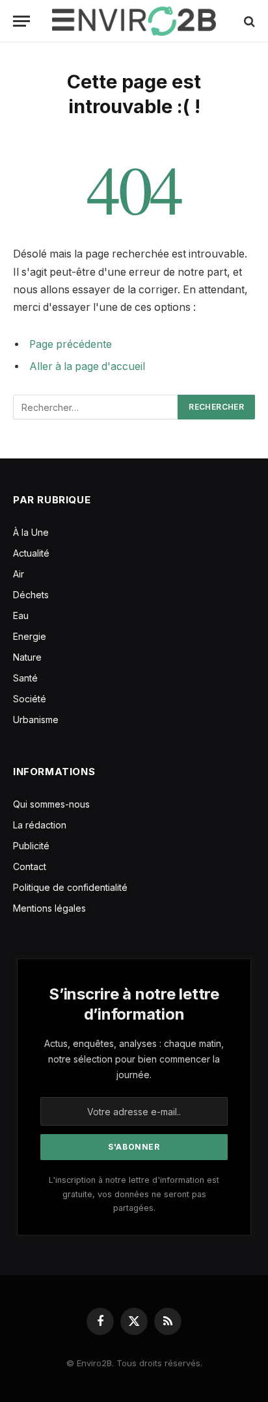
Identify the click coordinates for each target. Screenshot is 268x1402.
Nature (27, 657)
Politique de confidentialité (70, 887)
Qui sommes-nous (51, 804)
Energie (29, 636)
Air (18, 573)
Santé (25, 677)
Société (29, 698)
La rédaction (39, 824)
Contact (29, 866)
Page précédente (70, 344)
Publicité (31, 845)
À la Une (31, 532)
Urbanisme (36, 719)
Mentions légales (49, 908)
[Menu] (21, 21)
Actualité (31, 553)
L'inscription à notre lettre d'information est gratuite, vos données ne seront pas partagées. (134, 1194)
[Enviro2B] (133, 21)
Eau (21, 615)
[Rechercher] (248, 21)
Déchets (31, 594)
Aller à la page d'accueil (87, 366)
